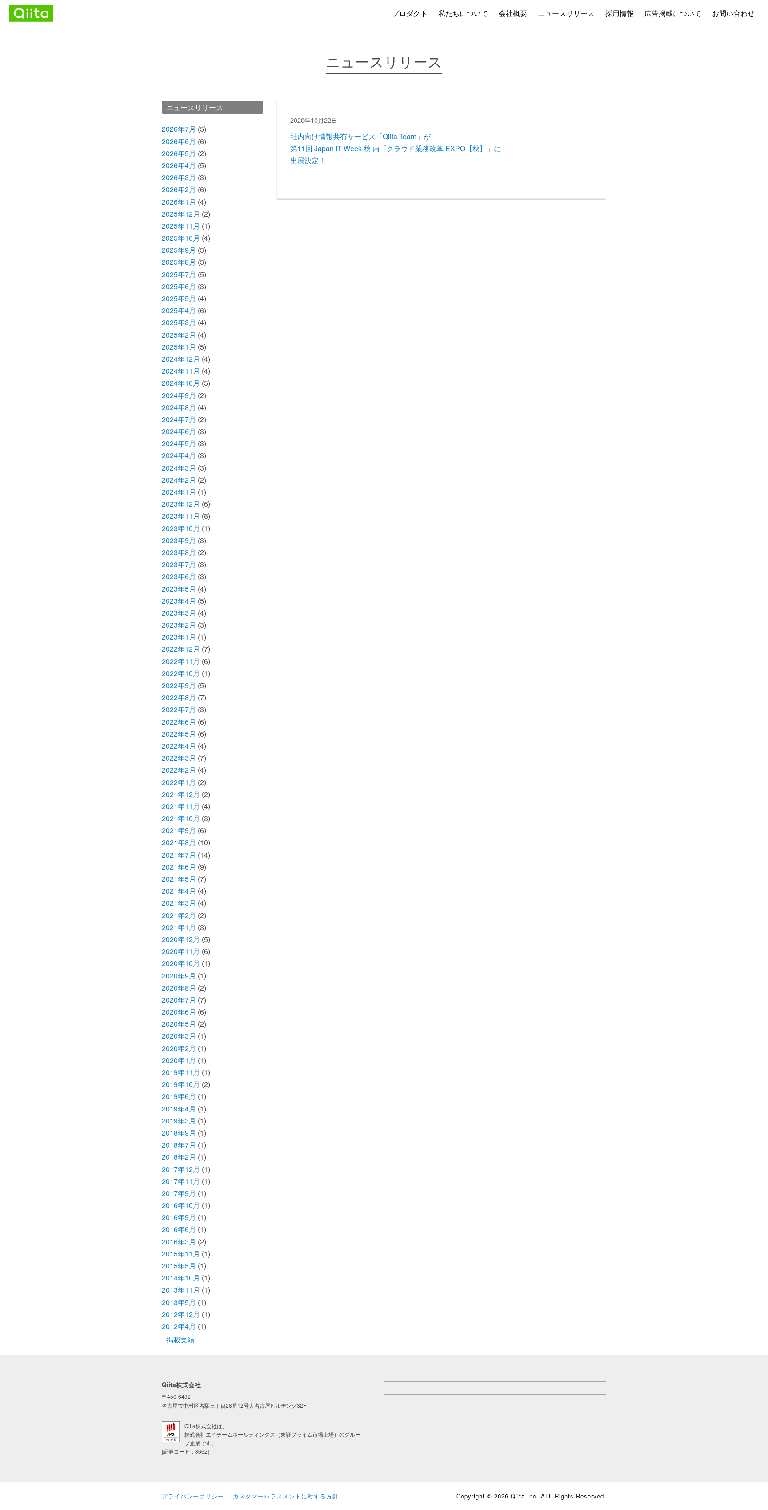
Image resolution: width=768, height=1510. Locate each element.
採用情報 (619, 13)
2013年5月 (179, 1302)
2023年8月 (179, 552)
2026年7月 (179, 129)
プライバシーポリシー (193, 1496)
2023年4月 (179, 601)
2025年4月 (179, 310)
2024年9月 (179, 395)
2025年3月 (179, 322)
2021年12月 (181, 794)
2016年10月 (181, 1205)
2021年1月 (179, 927)
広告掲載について (672, 13)
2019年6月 (179, 1096)
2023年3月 (179, 613)
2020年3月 (179, 1036)
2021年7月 (179, 855)
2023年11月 (181, 516)
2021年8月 (179, 842)
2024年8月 (179, 407)
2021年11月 (181, 806)
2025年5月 (179, 298)
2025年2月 (179, 335)
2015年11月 (181, 1253)
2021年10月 (181, 818)
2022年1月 (179, 782)
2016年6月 (179, 1229)
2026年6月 (179, 141)
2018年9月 (179, 1132)
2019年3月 (179, 1120)
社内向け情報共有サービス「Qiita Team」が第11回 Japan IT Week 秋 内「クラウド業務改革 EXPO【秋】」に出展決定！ (395, 148)
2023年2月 (179, 625)
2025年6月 (179, 286)
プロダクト (410, 13)
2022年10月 (181, 673)
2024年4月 (179, 455)
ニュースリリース (566, 13)
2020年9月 (179, 975)
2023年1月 (179, 637)
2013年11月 (181, 1290)
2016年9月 (179, 1217)
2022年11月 (181, 661)
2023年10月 (181, 528)
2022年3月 (179, 758)
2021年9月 (179, 830)
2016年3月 (179, 1241)
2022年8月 (179, 697)
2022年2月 (179, 770)
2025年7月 (179, 274)
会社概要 (513, 13)
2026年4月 (179, 165)
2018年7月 (179, 1145)
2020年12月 (181, 939)
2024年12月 (181, 359)
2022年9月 (179, 685)
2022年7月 (179, 709)
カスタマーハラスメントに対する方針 (286, 1496)
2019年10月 (181, 1084)
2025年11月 (181, 226)
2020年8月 (179, 988)
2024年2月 (179, 480)
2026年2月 (179, 189)
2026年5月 (179, 153)
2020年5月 (179, 1024)
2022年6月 (179, 722)
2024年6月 (179, 431)
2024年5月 (179, 443)
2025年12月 (181, 214)
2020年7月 (179, 1000)
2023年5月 (179, 589)
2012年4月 (179, 1326)
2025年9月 (179, 250)
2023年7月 (179, 564)
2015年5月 (179, 1265)
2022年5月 (179, 734)
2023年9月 (179, 540)
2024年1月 (179, 492)
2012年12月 (181, 1314)
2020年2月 (179, 1048)
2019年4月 (179, 1108)
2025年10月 (181, 238)
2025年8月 (179, 262)
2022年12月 (181, 649)
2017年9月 (179, 1193)
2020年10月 (181, 963)
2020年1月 (179, 1060)
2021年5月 (179, 879)
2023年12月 (181, 504)
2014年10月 (181, 1277)
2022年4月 (179, 746)
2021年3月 (179, 903)
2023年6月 (179, 576)
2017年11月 (181, 1181)
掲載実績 (180, 1339)
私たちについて (463, 13)
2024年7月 (179, 419)
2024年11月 (181, 371)
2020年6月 (179, 1012)
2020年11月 (181, 951)
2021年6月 (179, 867)
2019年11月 (181, 1072)
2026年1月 (179, 202)
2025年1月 (179, 347)
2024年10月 (181, 383)
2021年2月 (179, 915)
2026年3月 (179, 177)
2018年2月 (179, 1157)
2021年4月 (179, 891)
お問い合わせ (733, 13)
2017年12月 (181, 1169)
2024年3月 (179, 468)
